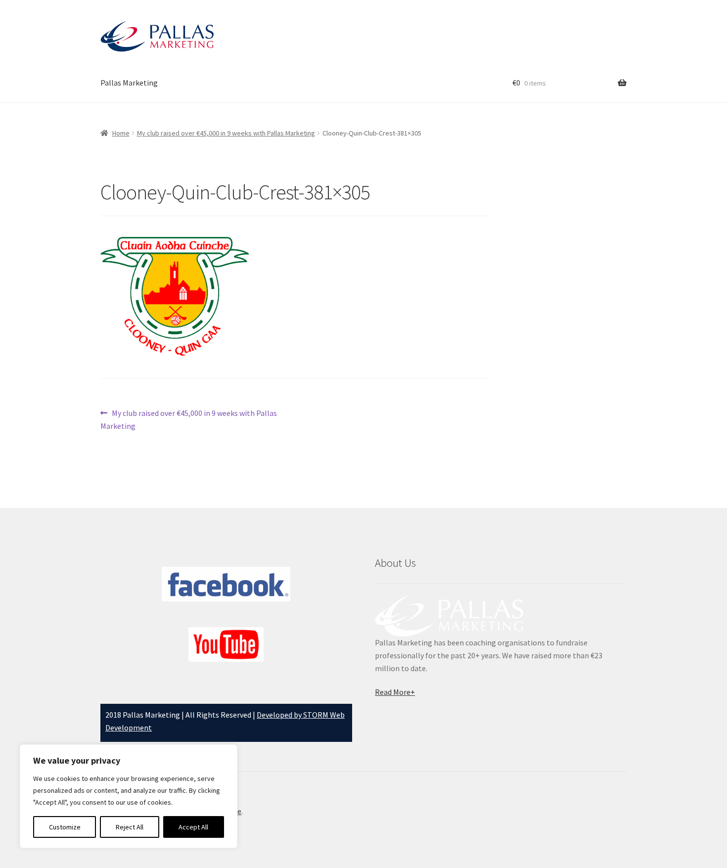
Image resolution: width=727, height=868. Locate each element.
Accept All (193, 826)
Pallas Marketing (129, 83)
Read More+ (395, 692)
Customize (65, 826)
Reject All (129, 826)
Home (121, 133)
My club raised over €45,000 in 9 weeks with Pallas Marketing (226, 133)
